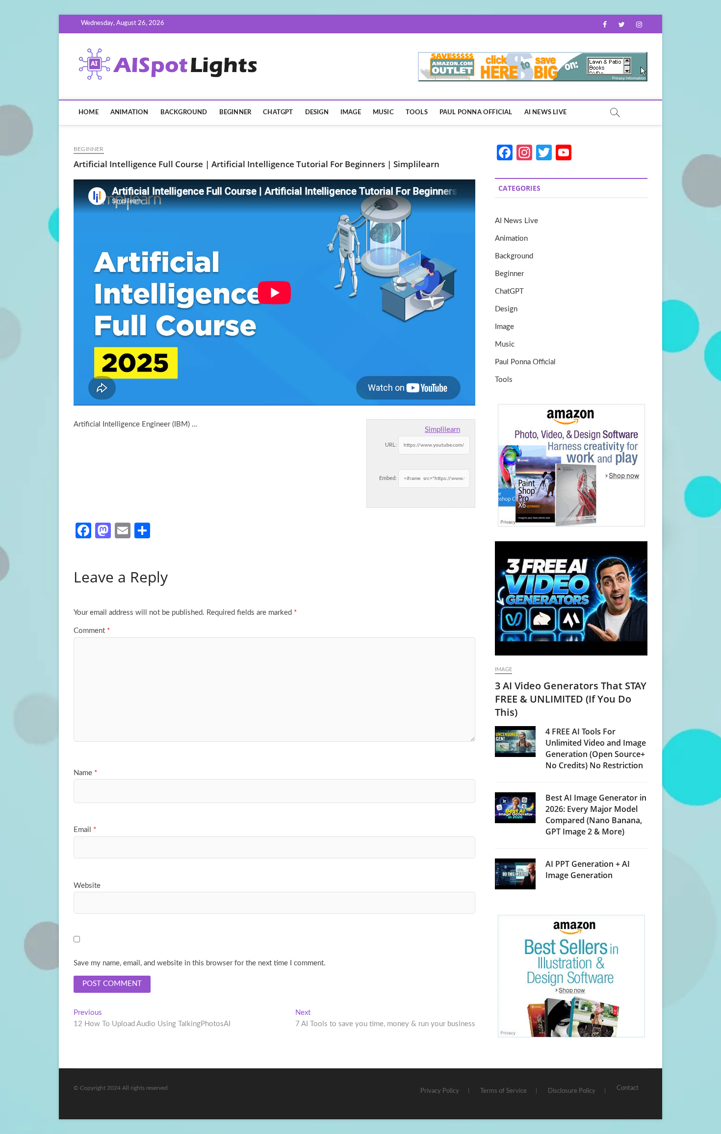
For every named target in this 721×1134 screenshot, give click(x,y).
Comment (92, 630)
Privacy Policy (439, 1091)
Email (85, 829)
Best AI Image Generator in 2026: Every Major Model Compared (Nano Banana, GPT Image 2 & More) (595, 814)
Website (87, 885)
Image (350, 112)
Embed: (388, 478)
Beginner (235, 112)
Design (317, 112)
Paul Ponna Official (476, 112)
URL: (391, 445)
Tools (417, 112)
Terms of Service (503, 1091)
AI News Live (545, 112)
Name (85, 773)
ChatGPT (278, 112)
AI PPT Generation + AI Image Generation (587, 869)
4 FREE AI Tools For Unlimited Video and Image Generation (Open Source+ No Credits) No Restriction (595, 748)
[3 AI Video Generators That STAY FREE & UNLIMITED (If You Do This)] (571, 598)
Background (183, 112)
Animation (129, 112)
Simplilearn (442, 429)
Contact (628, 1088)
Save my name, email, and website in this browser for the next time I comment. (200, 963)
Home (88, 112)
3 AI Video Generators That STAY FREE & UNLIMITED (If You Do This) (570, 699)
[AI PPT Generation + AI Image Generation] (515, 873)
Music (383, 112)
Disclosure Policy (571, 1091)
